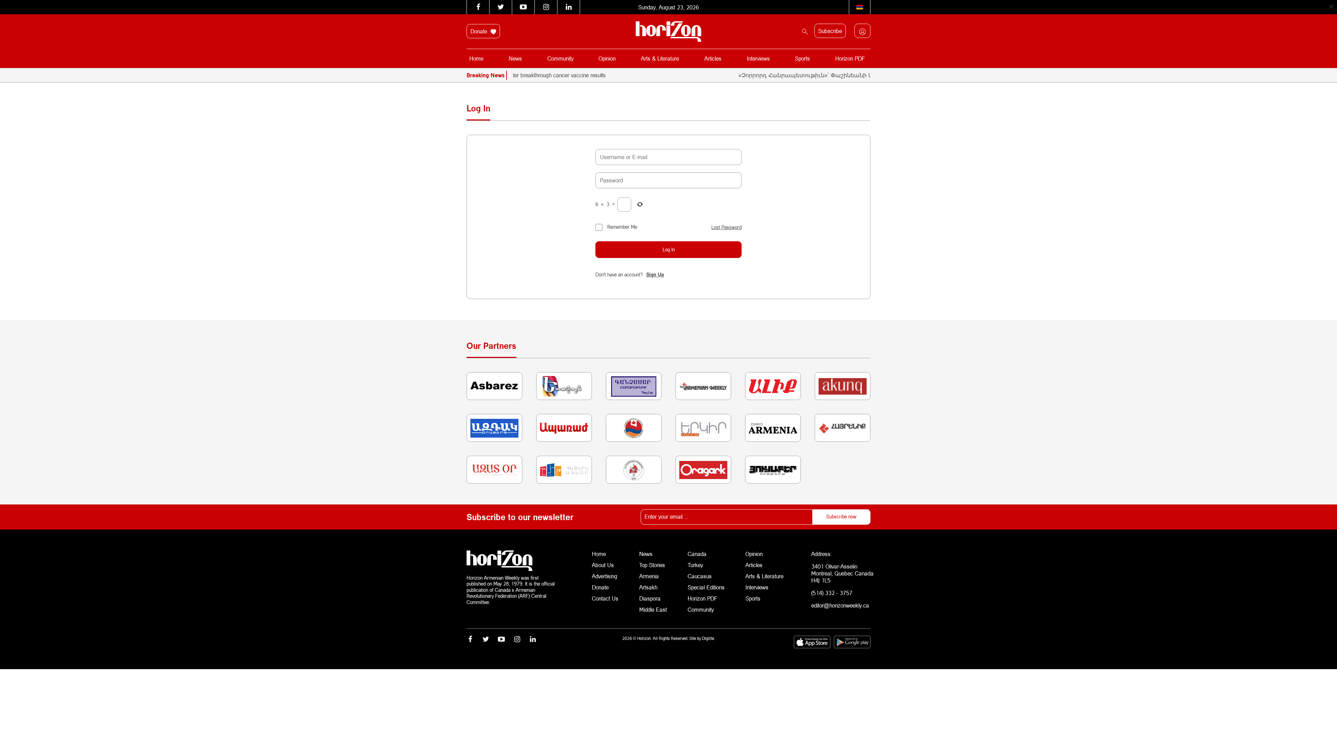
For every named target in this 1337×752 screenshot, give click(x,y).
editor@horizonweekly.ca (840, 605)
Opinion (607, 58)
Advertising (604, 576)
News (515, 58)
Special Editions (706, 587)
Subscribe (830, 31)
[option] (537, 75)
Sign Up (655, 274)
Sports (802, 58)
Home (476, 58)
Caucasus (700, 576)
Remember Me (622, 227)
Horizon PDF (850, 58)
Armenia (649, 576)
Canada (697, 553)
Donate (479, 31)
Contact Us (605, 598)
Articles (712, 58)
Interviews (758, 58)
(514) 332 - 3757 (831, 592)
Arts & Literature (660, 58)
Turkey (695, 565)
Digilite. (708, 638)
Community (560, 58)
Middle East (653, 609)
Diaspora (649, 598)
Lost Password (726, 227)
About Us (603, 565)
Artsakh (648, 587)
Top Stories (652, 565)
